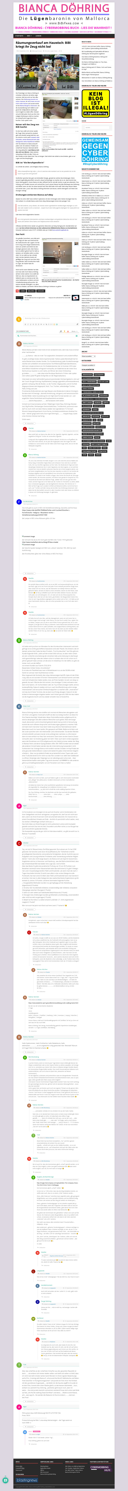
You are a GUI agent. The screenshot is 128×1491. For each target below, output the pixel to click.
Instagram (95, 416)
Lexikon (38, 36)
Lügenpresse (87, 423)
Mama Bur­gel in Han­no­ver (28, 105)
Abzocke (47, 51)
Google (95, 409)
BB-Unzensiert (44, 1472)
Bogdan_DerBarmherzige (56, 1256)
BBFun (42, 1470)
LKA (94, 420)
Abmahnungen (87, 374)
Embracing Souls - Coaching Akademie (95, 399)
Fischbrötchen (41, 581)
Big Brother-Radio (45, 1468)
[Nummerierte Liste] (36, 324)
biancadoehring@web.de (60, 230)
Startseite (19, 36)
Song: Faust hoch (94, 448)
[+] (51, 324)
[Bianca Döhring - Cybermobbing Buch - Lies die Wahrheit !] (64, 25)
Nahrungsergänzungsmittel (92, 430)
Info (28, 36)
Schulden (41, 291)
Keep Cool (39, 774)
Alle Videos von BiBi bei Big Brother (75, 1466)
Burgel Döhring (88, 388)
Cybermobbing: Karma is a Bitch (93, 392)
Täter (84, 455)
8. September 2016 (23, 51)
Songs (105, 448)
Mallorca (31, 291)
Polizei (97, 437)
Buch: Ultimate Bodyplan (91, 385)
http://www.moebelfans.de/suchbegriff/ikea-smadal (40, 542)
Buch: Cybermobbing (89, 381)
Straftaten (102, 451)
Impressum (19, 1470)
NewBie (48, 1180)
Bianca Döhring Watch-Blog (48, 1474)
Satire (109, 441)
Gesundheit (86, 409)
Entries (19, 1466)
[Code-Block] (43, 324)
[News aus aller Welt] (27, 1481)
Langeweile (53, 1288)
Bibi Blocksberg (46, 1108)
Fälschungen (87, 406)
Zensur (98, 455)
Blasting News (44, 1466)
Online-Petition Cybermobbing (93, 434)
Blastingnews (99, 374)
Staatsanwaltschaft (89, 451)
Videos (91, 455)
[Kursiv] (28, 324)
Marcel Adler (100, 427)
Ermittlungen (87, 402)
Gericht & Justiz (99, 406)
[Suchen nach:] (97, 127)
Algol (38, 1434)
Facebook (97, 402)
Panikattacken (87, 437)
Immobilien (86, 416)
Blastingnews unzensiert (91, 378)
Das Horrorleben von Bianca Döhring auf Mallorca (97, 81)
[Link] (46, 324)
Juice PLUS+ (105, 416)
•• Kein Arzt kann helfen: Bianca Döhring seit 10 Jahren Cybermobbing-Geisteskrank (96, 176)
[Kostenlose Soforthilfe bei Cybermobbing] (101, 1471)
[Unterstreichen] (30, 324)
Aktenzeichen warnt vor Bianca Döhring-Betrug (97, 78)
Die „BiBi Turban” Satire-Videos (74, 1470)
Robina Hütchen (41, 431)
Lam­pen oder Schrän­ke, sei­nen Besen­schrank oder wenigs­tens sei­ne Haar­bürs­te (27, 139)
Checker (39, 917)
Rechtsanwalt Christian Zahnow (93, 441)
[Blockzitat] (41, 324)
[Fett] (25, 324)
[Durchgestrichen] (33, 324)
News (56, 51)
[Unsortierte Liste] (38, 324)
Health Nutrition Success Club (93, 413)
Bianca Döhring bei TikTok (72, 1472)
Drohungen (104, 395)
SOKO (84, 448)
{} (48, 324)
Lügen (52, 51)
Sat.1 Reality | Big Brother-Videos (74, 1468)
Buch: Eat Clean (103, 381)
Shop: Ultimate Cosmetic (99, 444)
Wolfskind (52, 1342)
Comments (20, 1468)
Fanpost (106, 402)
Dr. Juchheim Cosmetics (90, 395)
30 (61, 51)
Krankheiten (87, 420)
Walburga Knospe (37, 51)
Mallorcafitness (88, 427)
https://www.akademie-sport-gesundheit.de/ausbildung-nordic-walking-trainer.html (53, 1003)
